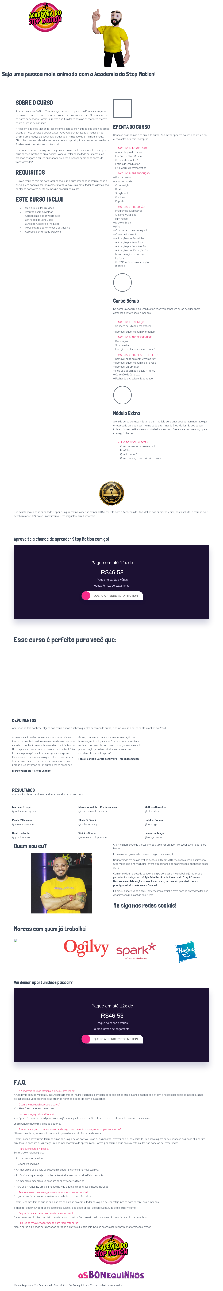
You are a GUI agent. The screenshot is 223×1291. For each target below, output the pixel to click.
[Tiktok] (154, 916)
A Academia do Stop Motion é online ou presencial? (47, 1091)
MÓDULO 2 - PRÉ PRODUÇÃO (134, 173)
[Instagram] (126, 916)
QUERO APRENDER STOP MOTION (116, 595)
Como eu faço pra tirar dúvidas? (36, 1114)
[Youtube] (136, 916)
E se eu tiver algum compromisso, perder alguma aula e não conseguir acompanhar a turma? (70, 1129)
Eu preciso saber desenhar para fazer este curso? (46, 1213)
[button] (160, 148)
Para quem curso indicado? (34, 1148)
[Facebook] (117, 916)
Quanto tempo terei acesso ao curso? (39, 1104)
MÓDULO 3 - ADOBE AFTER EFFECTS (138, 355)
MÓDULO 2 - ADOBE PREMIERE (135, 337)
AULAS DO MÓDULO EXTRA (133, 442)
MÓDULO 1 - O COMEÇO (131, 322)
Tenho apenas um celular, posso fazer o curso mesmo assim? (53, 1192)
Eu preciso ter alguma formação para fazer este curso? (49, 1223)
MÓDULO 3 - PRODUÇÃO (131, 207)
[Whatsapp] (145, 916)
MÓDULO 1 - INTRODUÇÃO (132, 148)
